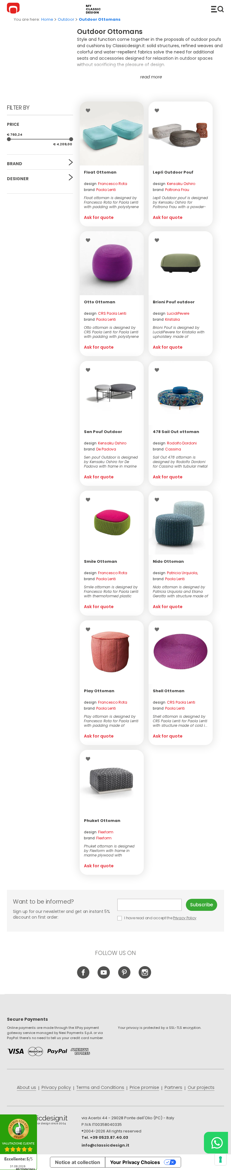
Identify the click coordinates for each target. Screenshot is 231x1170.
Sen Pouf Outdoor (103, 432)
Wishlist (89, 111)
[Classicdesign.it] (14, 9)
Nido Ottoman (168, 561)
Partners (173, 1087)
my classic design (93, 9)
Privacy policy (56, 1087)
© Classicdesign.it (44, 1121)
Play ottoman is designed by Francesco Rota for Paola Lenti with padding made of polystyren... (111, 721)
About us (26, 1087)
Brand (14, 164)
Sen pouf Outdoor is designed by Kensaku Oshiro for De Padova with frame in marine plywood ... (111, 461)
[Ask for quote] (112, 133)
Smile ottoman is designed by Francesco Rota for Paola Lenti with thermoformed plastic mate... (111, 591)
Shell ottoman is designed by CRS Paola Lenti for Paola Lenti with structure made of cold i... (180, 721)
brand (100, 189)
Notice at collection (77, 1162)
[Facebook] (83, 977)
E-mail (151, 905)
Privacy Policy (184, 917)
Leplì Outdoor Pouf (173, 172)
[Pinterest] (124, 977)
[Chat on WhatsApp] (216, 1142)
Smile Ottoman (100, 561)
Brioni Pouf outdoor (174, 302)
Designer (18, 179)
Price (13, 124)
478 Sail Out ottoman (176, 432)
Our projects (201, 1087)
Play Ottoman (99, 691)
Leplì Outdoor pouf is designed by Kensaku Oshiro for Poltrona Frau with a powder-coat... (180, 202)
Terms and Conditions (100, 1087)
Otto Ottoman (99, 302)
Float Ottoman (100, 172)
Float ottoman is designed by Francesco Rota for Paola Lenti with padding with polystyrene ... (111, 202)
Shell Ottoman (168, 691)
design (105, 183)
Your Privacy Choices (135, 1162)
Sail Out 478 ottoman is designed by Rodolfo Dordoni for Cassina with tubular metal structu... (180, 461)
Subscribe (201, 905)
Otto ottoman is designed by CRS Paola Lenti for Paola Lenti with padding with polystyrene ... (111, 332)
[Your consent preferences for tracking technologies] (220, 1159)
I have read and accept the (160, 917)
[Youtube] (104, 977)
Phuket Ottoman (102, 820)
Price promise (144, 1087)
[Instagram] (145, 977)
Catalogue (217, 9)
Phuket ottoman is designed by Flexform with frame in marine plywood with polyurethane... (109, 850)
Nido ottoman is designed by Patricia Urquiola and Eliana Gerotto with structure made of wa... (180, 591)
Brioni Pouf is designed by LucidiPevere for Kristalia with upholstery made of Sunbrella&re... (179, 332)
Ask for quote (99, 217)
